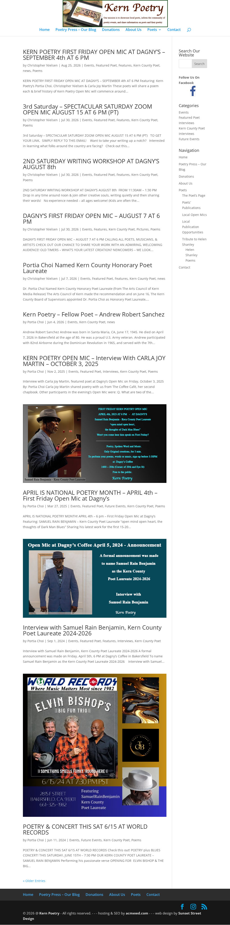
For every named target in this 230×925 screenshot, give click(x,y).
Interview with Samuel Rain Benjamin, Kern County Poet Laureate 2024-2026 (92, 630)
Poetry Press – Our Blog (75, 30)
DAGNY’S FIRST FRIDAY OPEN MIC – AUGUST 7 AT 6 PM (91, 219)
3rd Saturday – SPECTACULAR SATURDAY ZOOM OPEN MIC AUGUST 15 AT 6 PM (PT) (87, 109)
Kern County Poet (146, 65)
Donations (111, 30)
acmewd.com (137, 913)
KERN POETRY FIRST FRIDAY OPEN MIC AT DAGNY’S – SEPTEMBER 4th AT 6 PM (94, 55)
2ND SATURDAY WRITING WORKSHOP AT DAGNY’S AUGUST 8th (91, 164)
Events (89, 65)
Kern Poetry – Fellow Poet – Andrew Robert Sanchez (93, 314)
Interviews (110, 371)
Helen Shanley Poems (191, 254)
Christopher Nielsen (42, 65)
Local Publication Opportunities (192, 226)
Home (44, 30)
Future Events (115, 506)
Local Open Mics (194, 215)
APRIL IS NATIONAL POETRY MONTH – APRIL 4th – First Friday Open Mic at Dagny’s (90, 495)
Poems (37, 71)
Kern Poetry (49, 913)
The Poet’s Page (193, 195)
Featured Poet (106, 65)
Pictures (143, 229)
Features (125, 65)
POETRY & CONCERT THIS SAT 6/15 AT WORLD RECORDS (85, 829)
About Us (134, 30)
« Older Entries (34, 881)
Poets (152, 30)
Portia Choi (35, 322)
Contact (174, 30)
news (27, 71)
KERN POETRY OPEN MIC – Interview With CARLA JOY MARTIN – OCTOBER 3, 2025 (94, 361)
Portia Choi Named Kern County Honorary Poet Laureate (87, 268)
